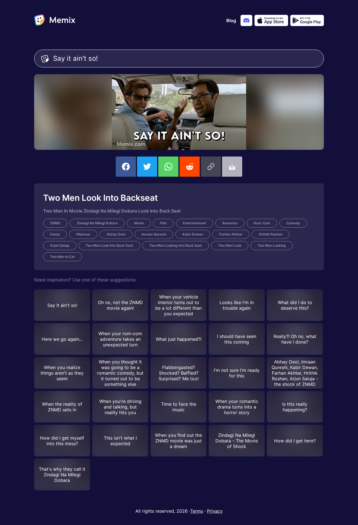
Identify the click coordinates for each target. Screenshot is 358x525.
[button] (211, 167)
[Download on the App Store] (271, 20)
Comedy (293, 223)
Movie (139, 223)
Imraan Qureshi (154, 234)
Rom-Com (262, 223)
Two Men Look (229, 245)
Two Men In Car (62, 257)
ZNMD (55, 223)
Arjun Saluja (59, 245)
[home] (54, 20)
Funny (55, 234)
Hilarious (83, 234)
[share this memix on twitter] (147, 167)
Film (163, 223)
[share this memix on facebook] (126, 167)
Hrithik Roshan (270, 234)
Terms (196, 511)
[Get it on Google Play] (307, 20)
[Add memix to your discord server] (246, 20)
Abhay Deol (116, 234)
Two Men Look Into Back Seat (109, 245)
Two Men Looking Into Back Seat (175, 245)
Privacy (215, 511)
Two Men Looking (272, 245)
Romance (229, 223)
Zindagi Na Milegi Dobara (97, 223)
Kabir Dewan (192, 234)
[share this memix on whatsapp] (168, 167)
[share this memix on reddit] (190, 167)
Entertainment (194, 223)
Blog (231, 20)
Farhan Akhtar (230, 234)
